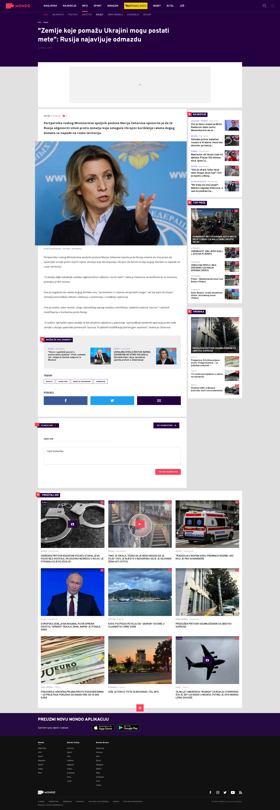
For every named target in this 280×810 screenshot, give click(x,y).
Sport (40, 756)
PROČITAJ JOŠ (50, 495)
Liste (69, 781)
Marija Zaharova (82, 381)
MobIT (41, 765)
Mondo (41, 743)
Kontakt (80, 802)
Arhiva (116, 802)
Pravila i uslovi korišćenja (50, 805)
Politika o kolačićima (99, 802)
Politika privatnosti (133, 802)
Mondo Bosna (102, 743)
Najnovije (42, 748)
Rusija (49, 381)
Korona (70, 748)
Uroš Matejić (56, 116)
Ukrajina (63, 381)
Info (39, 22)
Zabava (70, 760)
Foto (69, 777)
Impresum (67, 802)
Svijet (45, 22)
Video (40, 769)
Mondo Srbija (73, 743)
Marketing (54, 802)
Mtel (40, 773)
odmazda (100, 381)
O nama (41, 802)
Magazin (41, 760)
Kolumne (71, 773)
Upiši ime (49, 439)
